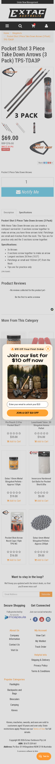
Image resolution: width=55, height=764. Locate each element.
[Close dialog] (48, 348)
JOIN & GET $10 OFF (27, 413)
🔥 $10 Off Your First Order (27, 349)
